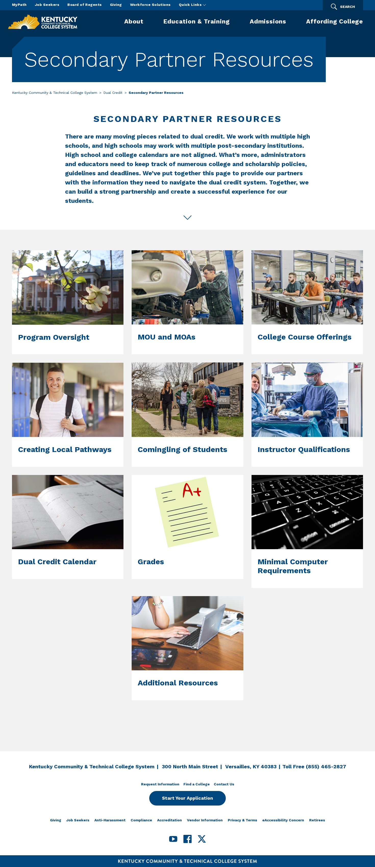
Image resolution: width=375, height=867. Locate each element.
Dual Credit (112, 93)
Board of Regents (84, 5)
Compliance (141, 820)
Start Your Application (187, 798)
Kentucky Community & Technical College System (54, 93)
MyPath (19, 5)
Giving (116, 5)
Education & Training (196, 21)
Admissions (268, 21)
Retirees (317, 820)
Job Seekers (47, 5)
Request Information (160, 784)
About (133, 21)
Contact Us (224, 784)
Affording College (334, 21)
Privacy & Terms (242, 820)
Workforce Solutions (150, 5)
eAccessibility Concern (283, 820)
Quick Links (191, 5)
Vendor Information (205, 820)
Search (347, 7)
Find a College (196, 784)
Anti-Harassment (110, 820)
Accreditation (169, 820)
